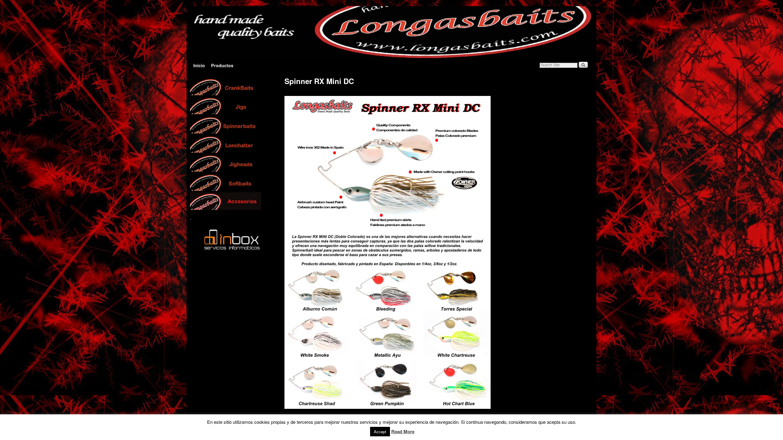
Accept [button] (380, 432)
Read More (402, 431)
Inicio (199, 65)
